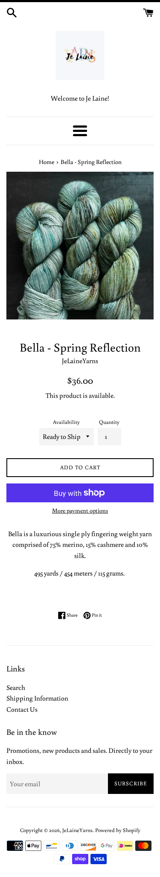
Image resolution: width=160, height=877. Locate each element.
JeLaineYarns (77, 829)
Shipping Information (37, 698)
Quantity (109, 421)
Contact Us (22, 709)
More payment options (80, 510)
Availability (66, 421)
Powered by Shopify (117, 829)
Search (15, 687)
